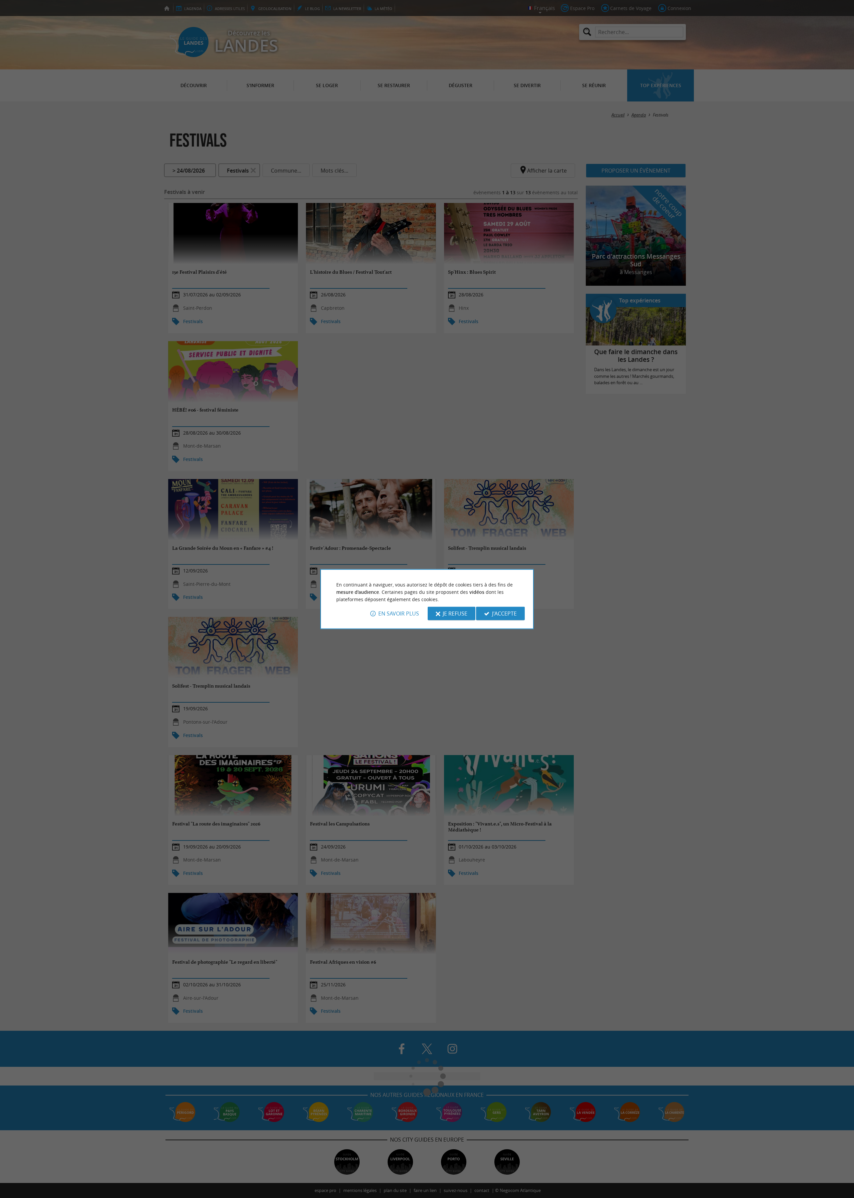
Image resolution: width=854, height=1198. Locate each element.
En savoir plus (398, 613)
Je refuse (455, 613)
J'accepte (504, 613)
